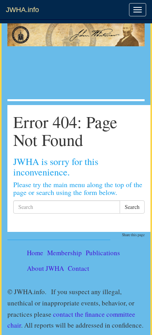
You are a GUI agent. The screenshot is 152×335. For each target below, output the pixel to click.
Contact (78, 268)
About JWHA (45, 268)
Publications (103, 252)
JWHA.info (22, 10)
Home (35, 252)
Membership (64, 252)
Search (132, 206)
